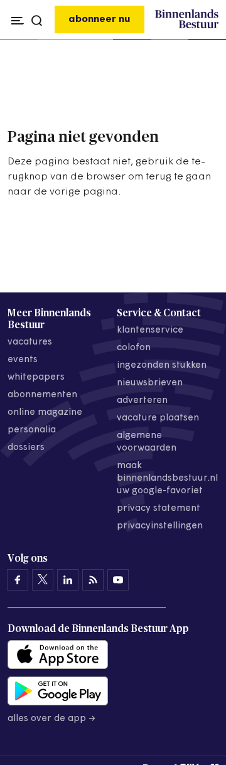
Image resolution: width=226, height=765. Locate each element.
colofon (134, 348)
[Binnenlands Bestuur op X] (43, 580)
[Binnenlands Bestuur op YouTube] (118, 580)
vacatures (30, 342)
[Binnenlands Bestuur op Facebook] (18, 580)
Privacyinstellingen (160, 526)
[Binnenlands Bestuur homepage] (186, 26)
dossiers (26, 447)
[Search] (205, 40)
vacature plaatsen (158, 418)
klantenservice (150, 330)
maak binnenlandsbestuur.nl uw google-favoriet (167, 478)
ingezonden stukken (162, 365)
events (23, 360)
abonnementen (42, 395)
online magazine (45, 412)
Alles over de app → (52, 719)
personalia (32, 430)
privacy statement (158, 508)
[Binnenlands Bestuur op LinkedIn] (68, 580)
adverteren (142, 400)
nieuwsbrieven (150, 383)
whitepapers (36, 377)
